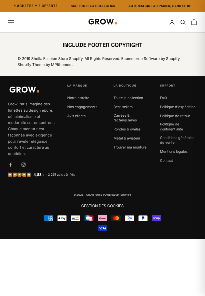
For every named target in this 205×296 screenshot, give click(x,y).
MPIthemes (61, 64)
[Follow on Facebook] (10, 164)
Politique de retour (175, 116)
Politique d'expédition (178, 107)
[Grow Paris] (33, 90)
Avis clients (76, 116)
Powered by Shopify (117, 194)
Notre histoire (78, 98)
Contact (166, 160)
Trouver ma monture (130, 147)
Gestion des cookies (102, 205)
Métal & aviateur (127, 138)
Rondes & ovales (127, 129)
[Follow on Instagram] (23, 164)
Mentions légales (174, 151)
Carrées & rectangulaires (125, 117)
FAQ (163, 98)
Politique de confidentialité (171, 126)
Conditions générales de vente (177, 140)
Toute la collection (128, 98)
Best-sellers (123, 107)
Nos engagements (82, 107)
